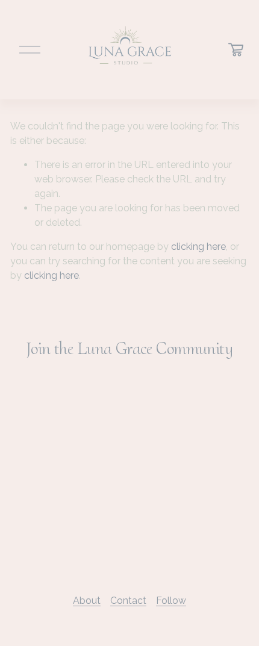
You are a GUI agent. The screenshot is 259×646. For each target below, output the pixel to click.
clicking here (198, 246)
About (87, 600)
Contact (128, 600)
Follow (171, 600)
